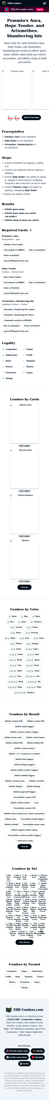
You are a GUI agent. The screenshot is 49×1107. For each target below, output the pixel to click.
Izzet (27, 638)
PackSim (25, 1064)
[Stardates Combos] (32, 877)
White (14, 616)
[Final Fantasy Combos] (12, 933)
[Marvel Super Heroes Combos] (8, 893)
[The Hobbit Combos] (32, 885)
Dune (20, 687)
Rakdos (19, 643)
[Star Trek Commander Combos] (16, 877)
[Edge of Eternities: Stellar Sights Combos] (16, 925)
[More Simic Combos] (14, 117)
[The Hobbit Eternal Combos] (24, 885)
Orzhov (35, 627)
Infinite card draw (36, 781)
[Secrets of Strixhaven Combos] (32, 893)
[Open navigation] (45, 4)
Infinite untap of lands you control (22, 220)
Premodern (11, 372)
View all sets (24, 942)
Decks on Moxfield (11, 255)
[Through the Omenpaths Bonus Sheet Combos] (16, 917)
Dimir (13, 638)
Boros (18, 632)
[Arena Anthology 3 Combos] (40, 909)
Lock (36, 803)
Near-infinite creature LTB (24, 808)
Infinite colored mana (35, 737)
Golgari (35, 643)
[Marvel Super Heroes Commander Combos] (40, 885)
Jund (19, 676)
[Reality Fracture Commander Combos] (8, 885)
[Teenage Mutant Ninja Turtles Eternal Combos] (40, 893)
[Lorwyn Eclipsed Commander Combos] (24, 901)
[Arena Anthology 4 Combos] (8, 917)
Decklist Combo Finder (18, 1057)
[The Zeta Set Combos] (8, 877)
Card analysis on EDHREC (14, 250)
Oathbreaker (11, 355)
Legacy (29, 372)
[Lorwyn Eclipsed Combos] (32, 901)
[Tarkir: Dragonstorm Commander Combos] (28, 933)
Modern (29, 366)
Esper (35, 649)
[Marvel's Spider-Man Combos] (32, 909)
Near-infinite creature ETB (24, 797)
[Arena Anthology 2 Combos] (40, 917)
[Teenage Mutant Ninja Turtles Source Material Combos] (8, 901)
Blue (26, 616)
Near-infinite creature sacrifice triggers (24, 835)
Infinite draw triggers (24, 759)
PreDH (29, 355)
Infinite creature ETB (13, 721)
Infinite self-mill (11, 824)
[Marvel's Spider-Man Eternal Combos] (24, 909)
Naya (20, 665)
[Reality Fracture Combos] (16, 885)
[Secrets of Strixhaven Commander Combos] (16, 893)
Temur (37, 671)
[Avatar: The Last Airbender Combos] (8, 909)
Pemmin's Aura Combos (13, 244)
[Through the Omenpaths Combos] (24, 917)
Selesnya (34, 632)
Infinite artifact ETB (14, 743)
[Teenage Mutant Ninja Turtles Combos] (16, 901)
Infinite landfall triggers (24, 775)
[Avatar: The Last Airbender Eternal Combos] (40, 901)
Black (38, 616)
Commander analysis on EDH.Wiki (18, 320)
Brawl (8, 361)
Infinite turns (10, 819)
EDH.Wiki (39, 1051)
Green (23, 622)
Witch (20, 681)
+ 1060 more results (24, 841)
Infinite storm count (13, 737)
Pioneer (9, 366)
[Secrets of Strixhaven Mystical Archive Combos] (24, 893)
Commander (11, 349)
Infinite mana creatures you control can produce (24, 813)
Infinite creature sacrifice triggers (24, 732)
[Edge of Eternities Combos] (24, 925)
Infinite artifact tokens (20, 803)
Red (12, 622)
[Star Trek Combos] (24, 877)
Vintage (9, 378)
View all (24, 587)
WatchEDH (39, 1057)
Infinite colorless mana (14, 781)
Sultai (19, 671)
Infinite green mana (14, 209)
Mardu (19, 660)
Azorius (19, 627)
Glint (39, 687)
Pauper (29, 349)
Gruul (18, 649)
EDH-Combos (14, 3)
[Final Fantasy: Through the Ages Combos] (40, 925)
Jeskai (20, 654)
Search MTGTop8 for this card (16, 261)
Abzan (37, 660)
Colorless (38, 622)
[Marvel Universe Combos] (16, 909)
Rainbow (30, 692)
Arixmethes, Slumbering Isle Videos (19, 315)
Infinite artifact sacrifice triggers (24, 770)
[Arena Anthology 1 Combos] (32, 917)
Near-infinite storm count (33, 824)
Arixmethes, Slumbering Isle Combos (19, 309)
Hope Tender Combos (12, 277)
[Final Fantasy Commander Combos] (32, 925)
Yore (38, 676)
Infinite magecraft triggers (24, 792)
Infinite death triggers (24, 726)
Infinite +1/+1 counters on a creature (24, 754)
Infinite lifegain (15, 786)
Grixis (36, 665)
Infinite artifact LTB (35, 743)
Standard (30, 361)
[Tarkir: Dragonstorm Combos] (36, 933)
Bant (37, 654)
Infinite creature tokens (24, 748)
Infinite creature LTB (35, 721)
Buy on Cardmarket (37, 250)
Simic (41, 638)
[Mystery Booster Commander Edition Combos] (40, 877)
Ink (39, 681)
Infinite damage (33, 786)
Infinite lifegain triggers (24, 764)
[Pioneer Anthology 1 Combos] (20, 933)
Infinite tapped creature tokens (24, 830)
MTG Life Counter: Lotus (19, 1051)
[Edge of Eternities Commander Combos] (8, 925)
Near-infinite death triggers (32, 819)
